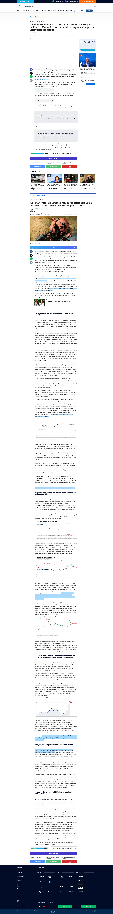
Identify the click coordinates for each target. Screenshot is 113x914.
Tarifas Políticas (20, 905)
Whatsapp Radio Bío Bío (89, 906)
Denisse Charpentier (36, 33)
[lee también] (40, 302)
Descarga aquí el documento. (42, 79)
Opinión (55, 10)
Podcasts (19, 10)
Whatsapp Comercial (66, 906)
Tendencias (49, 10)
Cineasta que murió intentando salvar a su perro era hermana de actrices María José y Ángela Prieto (60, 300)
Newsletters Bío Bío (59, 1)
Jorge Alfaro (37, 208)
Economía (38, 10)
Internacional (31, 10)
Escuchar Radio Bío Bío (88, 1)
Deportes (44, 10)
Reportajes (20, 897)
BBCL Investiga (61, 10)
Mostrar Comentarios (53, 158)
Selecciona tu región (24, 1)
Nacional (25, 10)
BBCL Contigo (69, 10)
